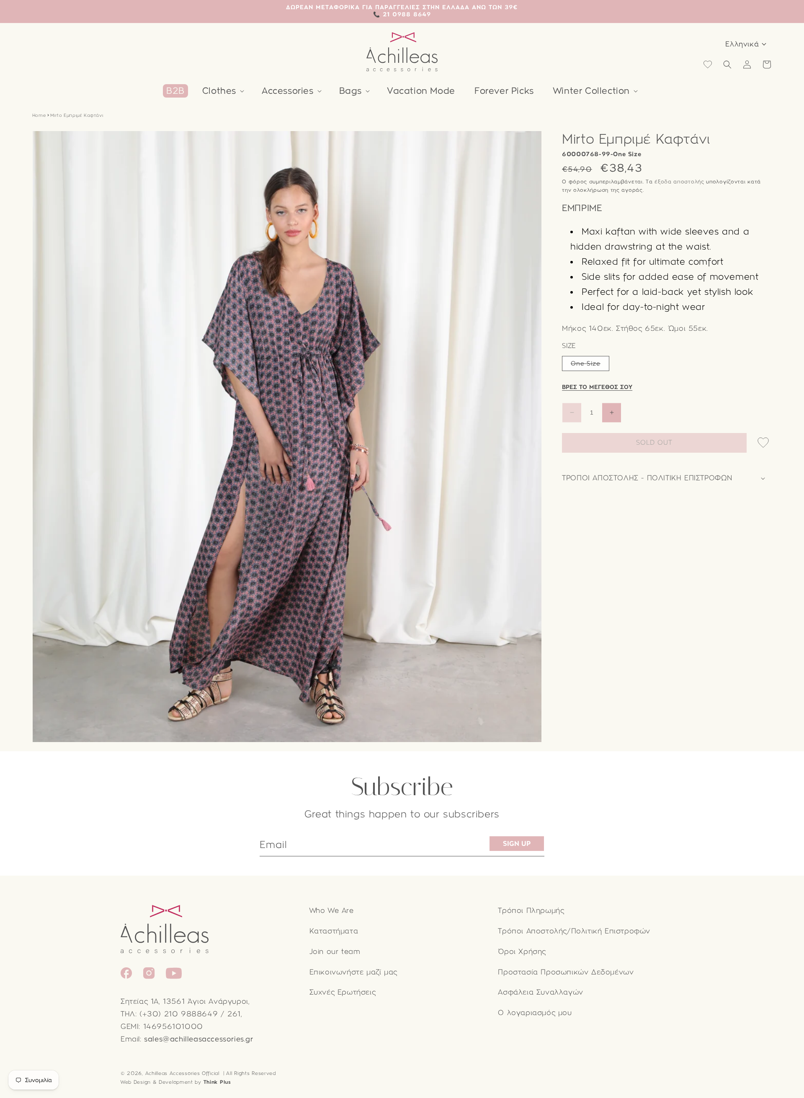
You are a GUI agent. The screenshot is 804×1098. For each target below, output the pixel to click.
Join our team (335, 952)
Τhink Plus (217, 1082)
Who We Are (331, 911)
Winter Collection (591, 91)
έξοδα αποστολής (679, 182)
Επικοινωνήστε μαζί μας (353, 972)
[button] (222, 90)
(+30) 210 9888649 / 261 (190, 1014)
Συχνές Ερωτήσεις (342, 992)
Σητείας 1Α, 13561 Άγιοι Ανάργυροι (184, 1001)
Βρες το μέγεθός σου (597, 387)
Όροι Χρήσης (522, 952)
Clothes (219, 91)
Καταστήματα (333, 931)
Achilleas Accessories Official (182, 1073)
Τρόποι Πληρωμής (531, 911)
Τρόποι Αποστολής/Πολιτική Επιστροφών (574, 931)
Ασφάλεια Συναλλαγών (540, 992)
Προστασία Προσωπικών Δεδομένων (566, 972)
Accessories (288, 91)
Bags (350, 91)
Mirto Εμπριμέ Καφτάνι (76, 115)
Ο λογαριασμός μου (535, 1013)
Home (39, 115)
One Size (590, 365)
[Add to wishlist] (763, 443)
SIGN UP (517, 843)
